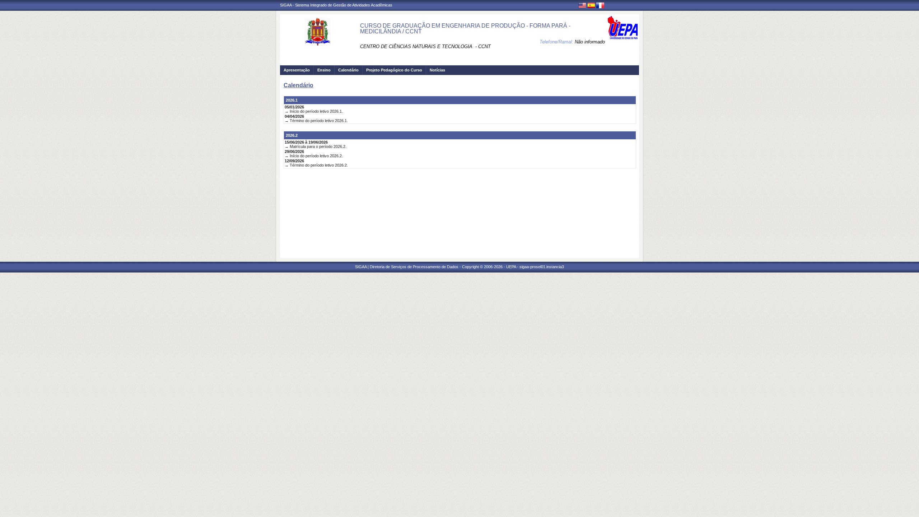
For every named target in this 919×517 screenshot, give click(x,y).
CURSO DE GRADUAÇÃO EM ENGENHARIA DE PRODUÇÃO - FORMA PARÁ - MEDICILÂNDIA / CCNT (465, 28)
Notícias (437, 70)
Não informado (590, 42)
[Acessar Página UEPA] (623, 27)
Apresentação (297, 70)
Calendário (348, 70)
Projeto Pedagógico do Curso (394, 70)
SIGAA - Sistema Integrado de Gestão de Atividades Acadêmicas (336, 5)
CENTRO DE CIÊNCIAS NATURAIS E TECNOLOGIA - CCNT (425, 46)
